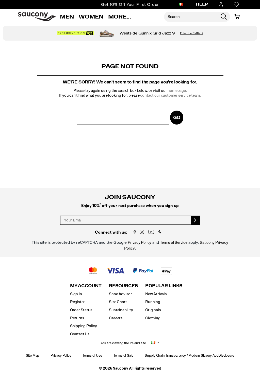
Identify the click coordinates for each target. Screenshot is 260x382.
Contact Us (80, 334)
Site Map (32, 355)
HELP (202, 4)
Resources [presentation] (123, 286)
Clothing (152, 318)
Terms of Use (92, 355)
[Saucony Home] (37, 16)
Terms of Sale (123, 355)
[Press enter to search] (223, 17)
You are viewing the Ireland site (123, 343)
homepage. (177, 91)
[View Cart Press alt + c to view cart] (237, 17)
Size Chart (118, 302)
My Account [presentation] (86, 286)
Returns (77, 318)
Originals (153, 310)
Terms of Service (173, 242)
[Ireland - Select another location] (180, 4)
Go (176, 117)
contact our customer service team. (170, 95)
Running (152, 302)
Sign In (76, 294)
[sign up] (195, 220)
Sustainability (121, 310)
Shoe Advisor (120, 294)
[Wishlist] (236, 4)
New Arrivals (156, 294)
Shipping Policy (83, 326)
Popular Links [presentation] (163, 286)
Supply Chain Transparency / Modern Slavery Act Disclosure (189, 355)
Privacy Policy (139, 242)
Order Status (81, 310)
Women (91, 17)
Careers (116, 318)
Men (67, 17)
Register (77, 302)
